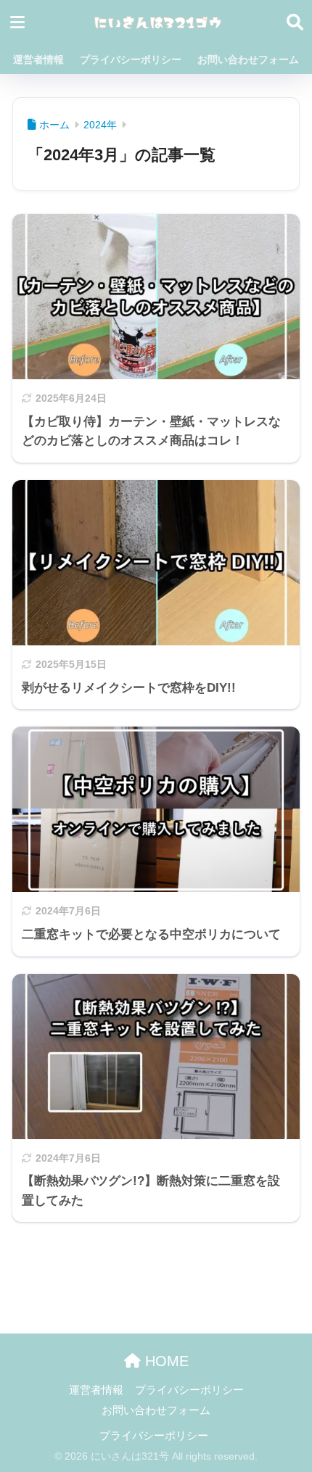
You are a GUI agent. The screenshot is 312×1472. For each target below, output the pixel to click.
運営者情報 (38, 59)
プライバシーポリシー (130, 59)
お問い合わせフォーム (248, 59)
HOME (165, 1361)
